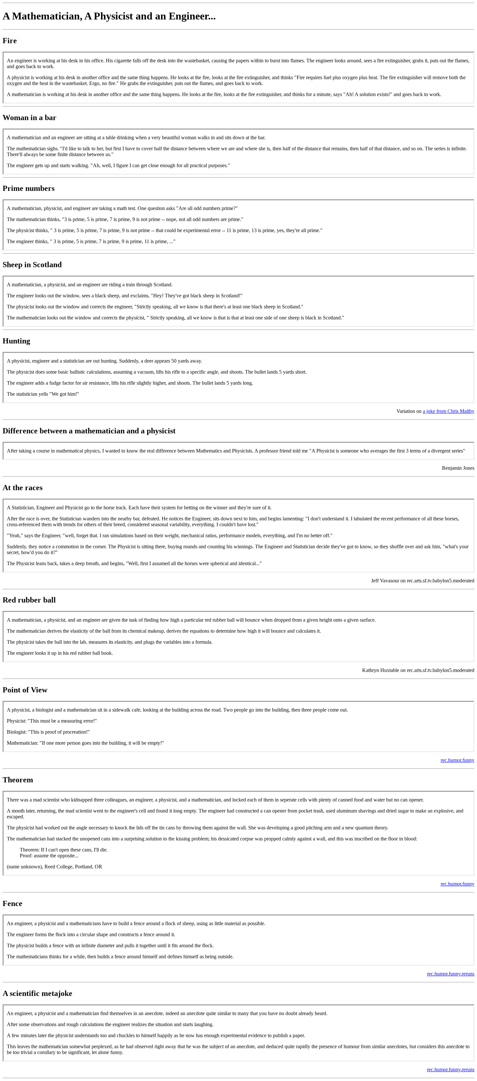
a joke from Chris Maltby (448, 411)
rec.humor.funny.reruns (450, 973)
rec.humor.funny (457, 760)
